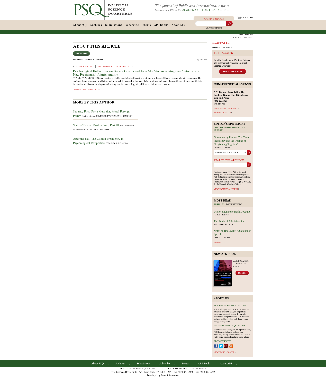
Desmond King (222, 147)
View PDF (81, 53)
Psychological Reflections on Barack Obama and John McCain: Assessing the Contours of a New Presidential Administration (136, 73)
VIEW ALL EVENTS (222, 112)
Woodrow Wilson (223, 224)
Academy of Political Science (206, 10)
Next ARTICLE (122, 66)
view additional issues (226, 189)
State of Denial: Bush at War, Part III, (96, 125)
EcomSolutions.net (170, 375)
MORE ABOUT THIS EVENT (226, 109)
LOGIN (244, 37)
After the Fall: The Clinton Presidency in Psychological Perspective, (98, 140)
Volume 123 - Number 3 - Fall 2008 (88, 59)
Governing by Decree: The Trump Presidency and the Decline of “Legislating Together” (232, 140)
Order (242, 273)
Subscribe (132, 25)
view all (218, 242)
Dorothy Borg (222, 237)
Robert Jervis (221, 214)
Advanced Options (214, 28)
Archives (96, 25)
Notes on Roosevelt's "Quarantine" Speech (232, 232)
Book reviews (234, 204)
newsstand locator (224, 352)
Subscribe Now (232, 71)
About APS (178, 25)
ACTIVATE (237, 37)
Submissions (113, 25)
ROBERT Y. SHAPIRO (222, 47)
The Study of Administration (229, 221)
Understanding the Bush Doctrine (232, 211)
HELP (250, 37)
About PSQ (80, 25)
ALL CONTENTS (105, 66)
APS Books (161, 25)
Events (146, 25)
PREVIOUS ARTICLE (85, 66)
